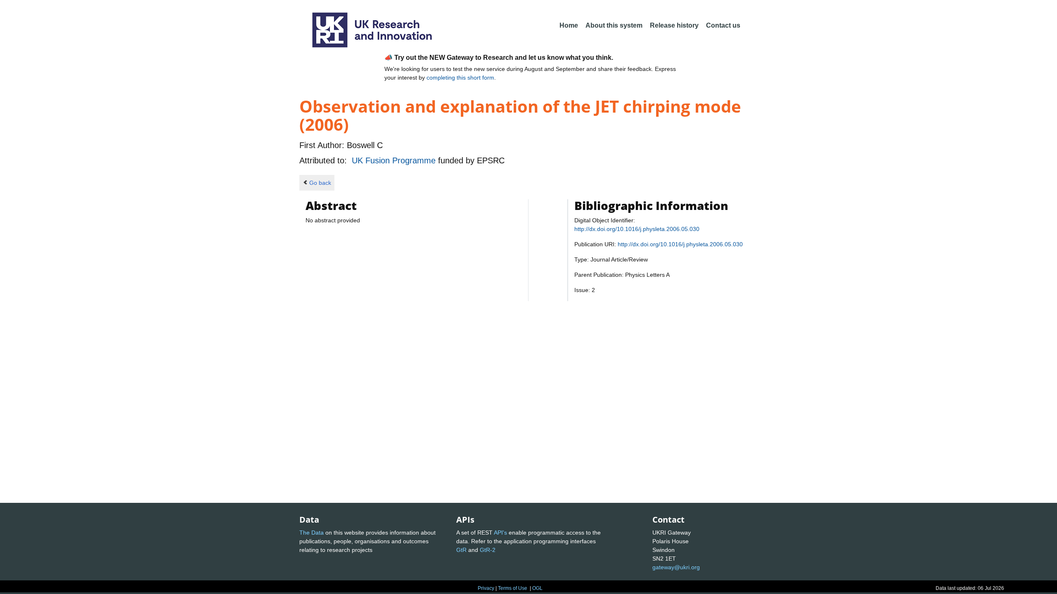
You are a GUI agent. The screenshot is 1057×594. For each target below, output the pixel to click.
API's (500, 532)
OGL (537, 588)
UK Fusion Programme (395, 160)
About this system (613, 25)
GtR (461, 550)
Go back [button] (320, 182)
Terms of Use (512, 588)
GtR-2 (487, 550)
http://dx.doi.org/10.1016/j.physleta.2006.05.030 (636, 229)
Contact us (723, 25)
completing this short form (460, 77)
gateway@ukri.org (676, 567)
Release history (674, 25)
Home (568, 25)
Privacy (486, 588)
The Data (311, 532)
